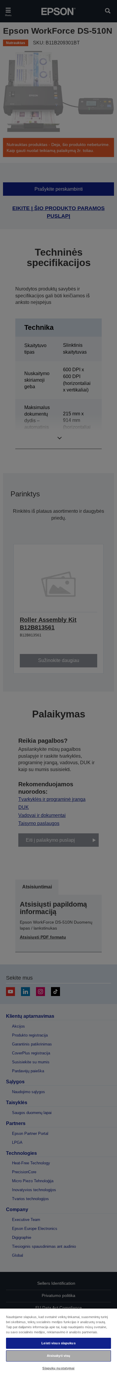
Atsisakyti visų (58, 1355)
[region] (58, 1341)
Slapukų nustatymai (58, 1368)
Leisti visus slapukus (58, 1343)
